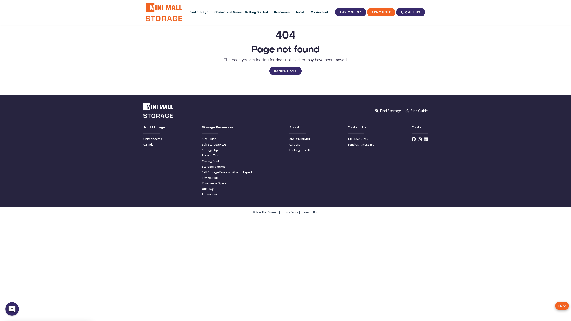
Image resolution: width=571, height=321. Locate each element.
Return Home (285, 71)
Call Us (412, 12)
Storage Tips (210, 150)
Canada (148, 144)
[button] (562, 306)
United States (152, 139)
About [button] (300, 12)
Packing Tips (210, 155)
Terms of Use (309, 212)
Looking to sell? (299, 150)
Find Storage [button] (199, 12)
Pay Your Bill (210, 178)
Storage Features (214, 167)
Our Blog (208, 189)
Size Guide (209, 139)
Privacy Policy (289, 212)
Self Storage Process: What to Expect (227, 172)
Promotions (210, 194)
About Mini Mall (299, 139)
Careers (294, 144)
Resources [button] (282, 12)
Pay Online (351, 12)
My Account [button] (320, 12)
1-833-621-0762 (358, 139)
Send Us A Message (361, 144)
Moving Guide (211, 161)
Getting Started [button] (257, 12)
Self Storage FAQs (214, 144)
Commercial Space (228, 12)
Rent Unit (381, 12)
